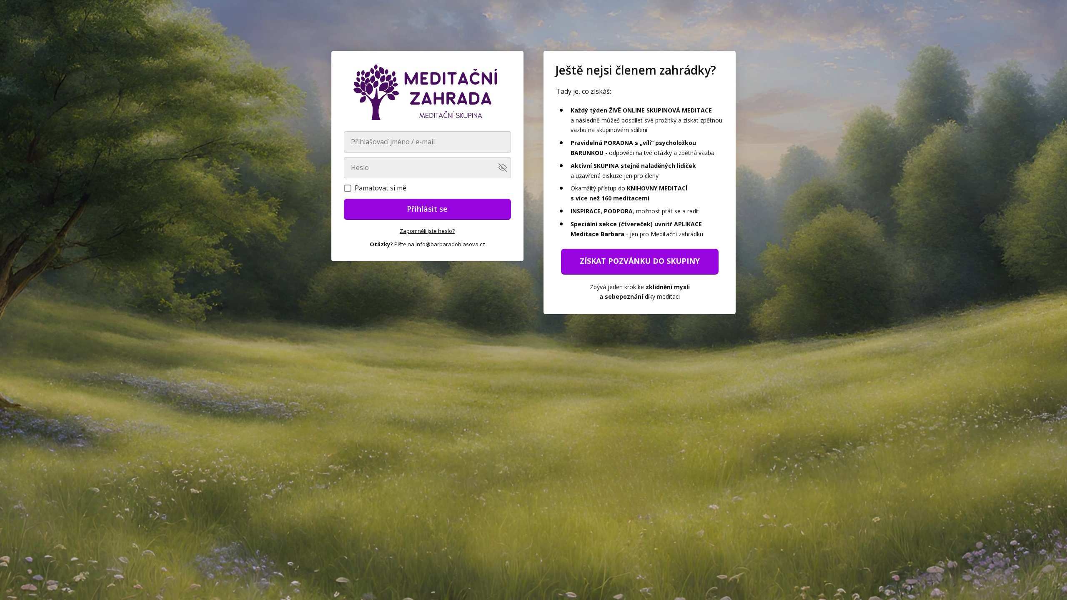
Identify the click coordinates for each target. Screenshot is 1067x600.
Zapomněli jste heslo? (427, 231)
